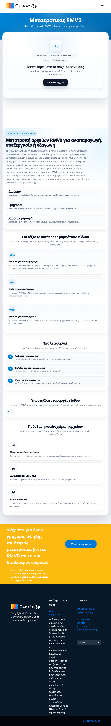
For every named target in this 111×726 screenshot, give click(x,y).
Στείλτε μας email (86, 609)
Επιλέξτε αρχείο (55, 82)
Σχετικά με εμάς (85, 612)
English (81, 642)
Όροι (51, 611)
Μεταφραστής (84, 626)
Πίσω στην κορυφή (90, 721)
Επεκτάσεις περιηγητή (88, 629)
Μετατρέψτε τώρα (81, 544)
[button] (55, 63)
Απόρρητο (54, 614)
